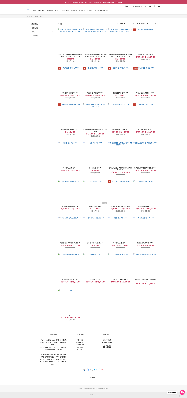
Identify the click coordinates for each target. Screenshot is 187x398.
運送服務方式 (80, 342)
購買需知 (90, 10)
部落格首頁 (49, 10)
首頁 (34, 10)
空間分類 (65, 10)
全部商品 (29, 16)
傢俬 (56, 10)
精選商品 (34, 24)
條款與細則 (80, 350)
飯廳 (41, 16)
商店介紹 (41, 10)
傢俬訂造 (74, 10)
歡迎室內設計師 (107, 342)
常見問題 (80, 340)
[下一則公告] (148, 2)
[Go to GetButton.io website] (182, 396)
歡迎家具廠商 (107, 340)
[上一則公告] (39, 2)
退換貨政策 (80, 347)
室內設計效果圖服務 (102, 10)
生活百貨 (82, 10)
